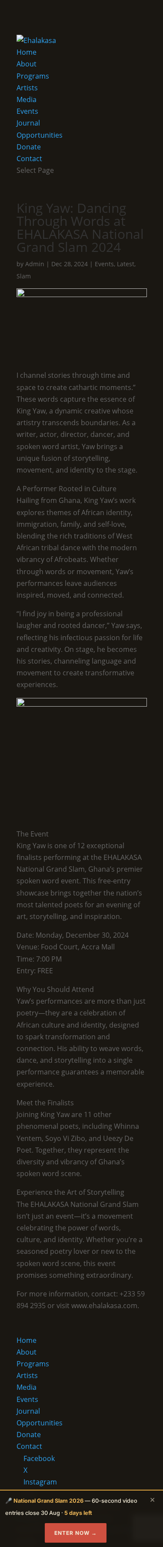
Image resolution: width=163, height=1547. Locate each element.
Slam (24, 276)
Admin (34, 264)
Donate (29, 147)
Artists (27, 88)
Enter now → (75, 1533)
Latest (125, 264)
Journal (28, 123)
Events (27, 111)
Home (27, 52)
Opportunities (40, 135)
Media (27, 99)
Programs (33, 76)
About (27, 64)
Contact (29, 158)
